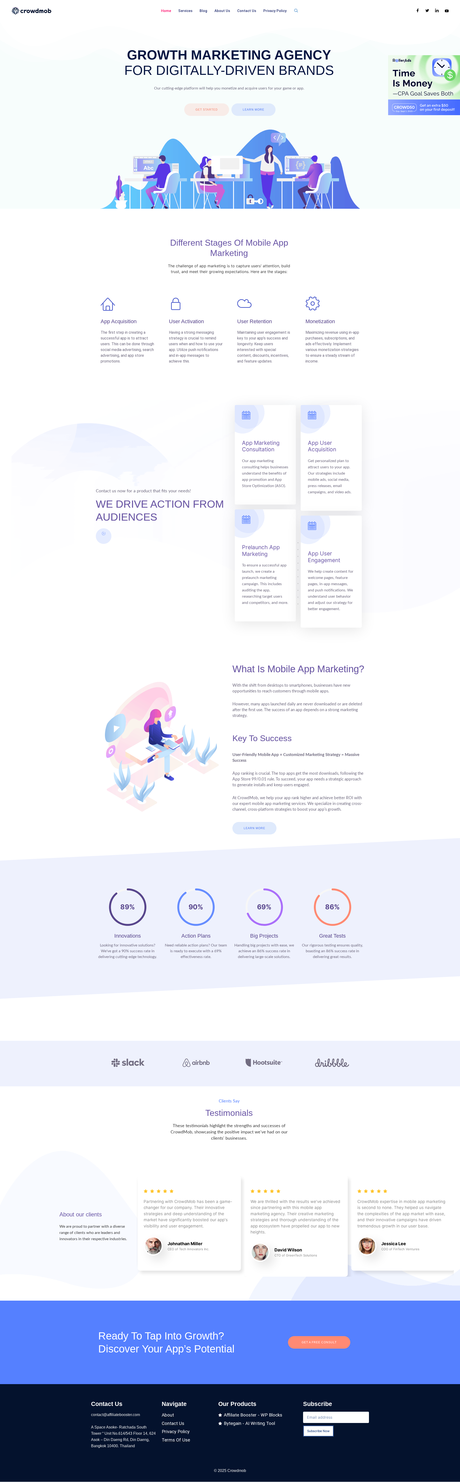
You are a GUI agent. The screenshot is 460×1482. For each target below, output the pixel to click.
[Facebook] (418, 11)
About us (222, 11)
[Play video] (103, 536)
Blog (203, 11)
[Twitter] (427, 11)
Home (166, 11)
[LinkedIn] (437, 11)
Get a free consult (319, 1342)
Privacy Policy (275, 11)
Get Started (207, 109)
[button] (296, 11)
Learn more (253, 109)
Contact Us (246, 11)
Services (185, 11)
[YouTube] (447, 11)
